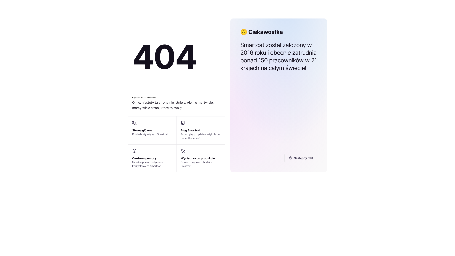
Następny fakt (303, 158)
